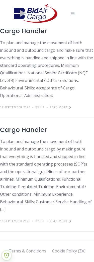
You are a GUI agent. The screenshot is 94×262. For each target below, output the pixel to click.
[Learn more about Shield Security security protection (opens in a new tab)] (7, 255)
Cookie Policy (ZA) (68, 251)
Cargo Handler (23, 31)
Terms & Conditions (27, 251)
